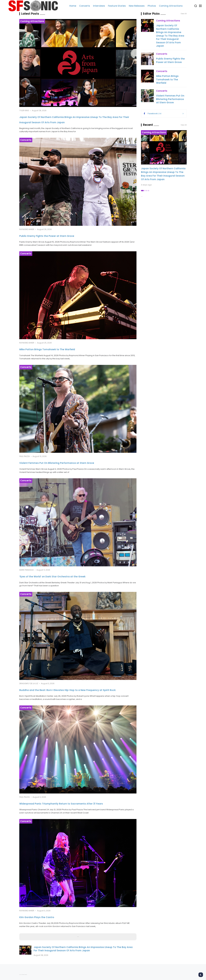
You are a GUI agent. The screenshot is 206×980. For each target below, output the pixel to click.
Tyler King (24, 110)
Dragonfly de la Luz (28, 683)
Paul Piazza (24, 456)
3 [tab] (146, 190)
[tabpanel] (164, 158)
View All (184, 125)
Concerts (25, 140)
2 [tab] (145, 190)
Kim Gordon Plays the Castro (36, 917)
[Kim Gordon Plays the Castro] (77, 863)
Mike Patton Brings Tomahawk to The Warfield (47, 349)
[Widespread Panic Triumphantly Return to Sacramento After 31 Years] (77, 749)
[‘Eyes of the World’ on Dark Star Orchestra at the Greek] (77, 522)
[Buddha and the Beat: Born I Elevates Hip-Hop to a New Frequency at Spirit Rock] (77, 636)
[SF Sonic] (35, 5)
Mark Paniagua (26, 570)
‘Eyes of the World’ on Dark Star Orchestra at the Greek (52, 576)
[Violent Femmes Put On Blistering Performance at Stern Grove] (77, 409)
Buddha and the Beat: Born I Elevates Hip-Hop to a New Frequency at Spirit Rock (67, 690)
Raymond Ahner (26, 229)
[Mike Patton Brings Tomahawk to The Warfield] (77, 295)
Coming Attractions (32, 21)
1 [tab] (142, 190)
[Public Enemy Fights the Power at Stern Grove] (77, 182)
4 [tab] (148, 190)
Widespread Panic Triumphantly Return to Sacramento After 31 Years (61, 803)
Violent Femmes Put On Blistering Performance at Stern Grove (56, 463)
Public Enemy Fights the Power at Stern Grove (46, 236)
